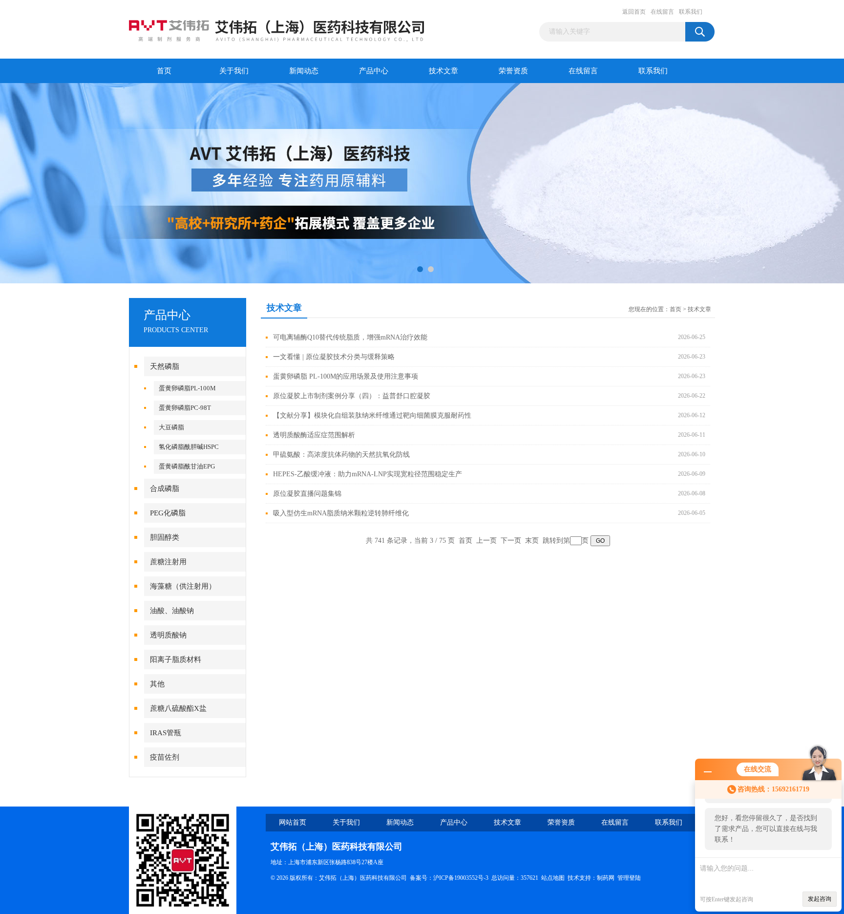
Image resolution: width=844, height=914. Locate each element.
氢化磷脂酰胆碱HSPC (189, 446)
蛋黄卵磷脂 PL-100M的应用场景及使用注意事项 (345, 376)
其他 (157, 684)
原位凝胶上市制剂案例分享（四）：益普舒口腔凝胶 (351, 396)
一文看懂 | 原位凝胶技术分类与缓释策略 (334, 357)
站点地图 (553, 877)
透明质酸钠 (168, 635)
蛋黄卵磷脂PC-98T (185, 407)
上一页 (486, 540)
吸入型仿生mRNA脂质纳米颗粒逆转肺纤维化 (341, 513)
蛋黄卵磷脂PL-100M (187, 388)
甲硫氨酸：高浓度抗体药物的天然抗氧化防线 (341, 454)
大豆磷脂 (171, 427)
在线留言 (662, 11)
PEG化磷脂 (168, 513)
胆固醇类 (164, 537)
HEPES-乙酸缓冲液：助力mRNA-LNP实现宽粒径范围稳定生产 (367, 474)
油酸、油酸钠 (172, 611)
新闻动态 (303, 71)
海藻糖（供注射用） (183, 586)
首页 (164, 71)
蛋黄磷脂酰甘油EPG (187, 466)
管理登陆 (629, 877)
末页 (532, 540)
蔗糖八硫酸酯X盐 (178, 708)
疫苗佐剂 (164, 757)
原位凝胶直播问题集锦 (307, 493)
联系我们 (690, 11)
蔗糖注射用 (168, 562)
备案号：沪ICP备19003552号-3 (449, 877)
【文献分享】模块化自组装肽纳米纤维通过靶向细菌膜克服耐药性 (372, 415)
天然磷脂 (164, 366)
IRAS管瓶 (165, 733)
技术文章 (443, 71)
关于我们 (234, 71)
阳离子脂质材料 (175, 659)
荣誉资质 (513, 71)
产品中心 (373, 71)
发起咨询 (819, 898)
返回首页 (634, 11)
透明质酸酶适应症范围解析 (314, 435)
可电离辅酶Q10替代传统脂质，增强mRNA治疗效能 (350, 337)
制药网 (605, 877)
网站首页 (292, 822)
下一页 (511, 540)
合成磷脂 (164, 488)
